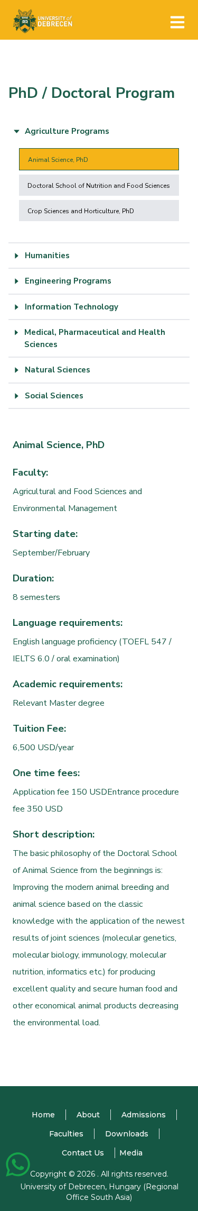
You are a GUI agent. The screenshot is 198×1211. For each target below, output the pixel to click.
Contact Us (83, 1153)
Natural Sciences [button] (57, 370)
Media (131, 1153)
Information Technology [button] (71, 307)
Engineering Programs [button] (68, 281)
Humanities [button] (47, 255)
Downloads (126, 1134)
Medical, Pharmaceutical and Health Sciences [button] (94, 338)
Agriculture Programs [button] (67, 131)
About (88, 1114)
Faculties (66, 1134)
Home (43, 1114)
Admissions (143, 1114)
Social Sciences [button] (54, 395)
